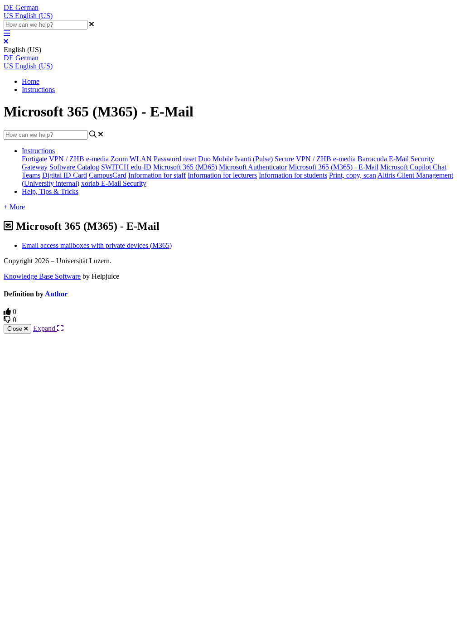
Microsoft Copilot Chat (413, 167)
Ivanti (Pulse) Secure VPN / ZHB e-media (295, 159)
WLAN (141, 159)
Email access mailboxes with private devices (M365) (97, 245)
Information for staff (157, 175)
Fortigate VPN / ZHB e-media (65, 159)
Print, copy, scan (352, 175)
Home (30, 81)
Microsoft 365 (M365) (185, 167)
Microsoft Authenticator (253, 167)
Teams (31, 175)
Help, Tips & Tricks (50, 191)
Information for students (293, 175)
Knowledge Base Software (42, 276)
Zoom (119, 159)
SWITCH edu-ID (126, 167)
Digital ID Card (64, 175)
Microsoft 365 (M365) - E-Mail (333, 167)
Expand (45, 328)
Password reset (175, 159)
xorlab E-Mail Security (113, 183)
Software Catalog (74, 167)
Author (56, 294)
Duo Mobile (215, 159)
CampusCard (107, 175)
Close (15, 328)
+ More (14, 207)
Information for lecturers (222, 175)
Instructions (38, 89)
